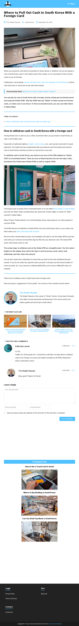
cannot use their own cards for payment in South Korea (45, 82)
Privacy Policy (10, 594)
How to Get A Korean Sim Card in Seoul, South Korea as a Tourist (15, 331)
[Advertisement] (39, 441)
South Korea (29, 22)
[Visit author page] (10, 298)
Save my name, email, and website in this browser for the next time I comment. (36, 413)
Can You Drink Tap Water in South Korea (39, 519)
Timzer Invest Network (54, 624)
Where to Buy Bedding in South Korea (39, 493)
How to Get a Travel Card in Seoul (39, 467)
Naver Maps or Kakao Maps (64, 209)
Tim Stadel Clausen (13, 22)
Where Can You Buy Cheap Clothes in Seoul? (39, 91)
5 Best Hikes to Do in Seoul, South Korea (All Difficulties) (63, 331)
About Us (44, 594)
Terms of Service (11, 598)
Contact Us (9, 612)
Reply (73, 345)
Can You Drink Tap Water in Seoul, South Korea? (39, 330)
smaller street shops (36, 144)
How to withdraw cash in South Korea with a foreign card (28, 122)
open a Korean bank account (28, 231)
